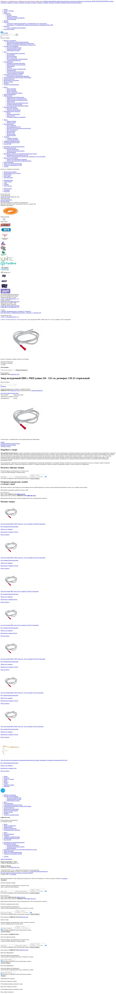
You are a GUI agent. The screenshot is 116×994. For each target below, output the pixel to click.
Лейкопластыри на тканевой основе (16, 98)
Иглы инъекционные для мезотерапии (17, 59)
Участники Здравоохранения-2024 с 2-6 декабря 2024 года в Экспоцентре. (27, 23)
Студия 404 (13, 874)
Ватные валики (11, 134)
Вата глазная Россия (12, 129)
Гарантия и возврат (9, 29)
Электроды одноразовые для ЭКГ (13, 165)
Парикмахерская (8, 180)
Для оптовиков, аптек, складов (12, 173)
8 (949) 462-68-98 (14, 305)
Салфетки (6, 136)
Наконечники (10, 66)
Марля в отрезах (11, 122)
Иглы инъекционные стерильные (16, 53)
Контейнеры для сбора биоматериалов (14, 146)
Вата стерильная (11, 125)
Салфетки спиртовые (12, 139)
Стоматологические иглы (14, 60)
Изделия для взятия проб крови (15, 71)
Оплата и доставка (9, 10)
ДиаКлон (6, 83)
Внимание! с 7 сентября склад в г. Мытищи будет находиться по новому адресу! (22, 1)
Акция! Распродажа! (72, 2)
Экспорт (6, 20)
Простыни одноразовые (13, 114)
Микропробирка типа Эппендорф (16, 64)
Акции (5, 9)
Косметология (7, 174)
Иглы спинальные (12, 56)
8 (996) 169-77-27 (14, 307)
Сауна (5, 183)
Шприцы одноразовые (10, 40)
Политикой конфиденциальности (39, 871)
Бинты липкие (11, 101)
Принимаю (3, 880)
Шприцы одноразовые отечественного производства (21, 45)
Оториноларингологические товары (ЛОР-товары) (17, 77)
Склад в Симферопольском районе (16, 27)
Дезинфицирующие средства (11, 142)
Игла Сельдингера (12, 57)
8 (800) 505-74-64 (5, 197)
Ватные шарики (11, 131)
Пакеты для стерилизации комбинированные (19, 160)
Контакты (6, 26)
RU (4, 33)
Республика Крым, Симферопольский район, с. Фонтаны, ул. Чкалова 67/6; (21, 312)
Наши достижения (12, 16)
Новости (6, 22)
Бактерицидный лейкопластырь (15, 97)
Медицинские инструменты (11, 80)
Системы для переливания (11, 46)
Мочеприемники (11, 152)
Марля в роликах (11, 121)
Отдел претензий (11, 19)
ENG (6, 33)
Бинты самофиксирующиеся (14, 93)
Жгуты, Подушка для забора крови (16, 69)
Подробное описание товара (8, 445)
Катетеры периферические (14, 47)
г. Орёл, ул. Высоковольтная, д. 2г (10, 298)
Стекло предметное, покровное (15, 73)
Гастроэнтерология (9, 79)
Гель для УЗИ (7, 144)
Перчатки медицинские (10, 107)
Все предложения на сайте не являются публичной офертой (17, 873)
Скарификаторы (11, 70)
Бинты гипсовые (11, 90)
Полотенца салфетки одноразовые (16, 117)
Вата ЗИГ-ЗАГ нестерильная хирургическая (19, 128)
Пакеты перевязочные (10, 94)
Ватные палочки (11, 135)
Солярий (6, 184)
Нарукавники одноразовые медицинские (18, 76)
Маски (8, 113)
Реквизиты (7, 786)
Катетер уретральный (13, 149)
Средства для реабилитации (11, 84)
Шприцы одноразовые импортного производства (20, 43)
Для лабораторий (8, 62)
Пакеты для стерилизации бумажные (17, 159)
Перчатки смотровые (12, 108)
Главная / (3, 319)
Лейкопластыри (8, 95)
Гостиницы (7, 190)
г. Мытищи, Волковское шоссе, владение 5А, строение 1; (16, 311)
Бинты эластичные (12, 91)
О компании (7, 13)
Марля (5, 119)
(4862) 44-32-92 (21, 494)
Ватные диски (11, 132)
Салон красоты (8, 181)
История (9, 15)
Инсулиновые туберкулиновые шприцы (18, 42)
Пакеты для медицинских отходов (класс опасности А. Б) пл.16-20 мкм (26, 156)
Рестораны (7, 191)
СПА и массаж (8, 186)
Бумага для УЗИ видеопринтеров (13, 163)
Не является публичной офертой (15, 18)
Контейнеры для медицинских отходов (17, 155)
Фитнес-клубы (8, 188)
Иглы (5, 52)
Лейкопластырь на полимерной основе (17, 103)
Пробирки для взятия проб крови (16, 63)
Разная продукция (8, 162)
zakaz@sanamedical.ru (6, 199)
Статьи (6, 783)
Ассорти (6, 166)
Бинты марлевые (11, 88)
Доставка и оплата (6, 446)
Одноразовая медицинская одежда (13, 74)
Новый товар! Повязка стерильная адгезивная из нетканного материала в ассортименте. (68, 1)
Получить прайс (5, 201)
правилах (64, 878)
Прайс (79, 2)
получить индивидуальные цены (9, 393)
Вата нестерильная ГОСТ (14, 127)
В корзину (3, 386)
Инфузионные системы (13, 50)
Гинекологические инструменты (15, 151)
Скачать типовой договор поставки (10, 443)
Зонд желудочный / (22, 319)
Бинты (5, 87)
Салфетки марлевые (12, 138)
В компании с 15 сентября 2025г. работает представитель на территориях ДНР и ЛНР (30, 25)
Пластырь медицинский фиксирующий (17, 105)
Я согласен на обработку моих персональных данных (17, 930)
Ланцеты (9, 67)
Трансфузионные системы (14, 49)
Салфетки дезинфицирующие (12, 141)
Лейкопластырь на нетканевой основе (17, 100)
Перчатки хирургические (14, 110)
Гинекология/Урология (10, 148)
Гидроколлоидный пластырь (14, 104)
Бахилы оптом (11, 115)
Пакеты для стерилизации (11, 158)
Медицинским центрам (10, 172)
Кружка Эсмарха (8, 81)
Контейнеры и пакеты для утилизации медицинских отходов (20, 153)
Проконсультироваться (21, 370)
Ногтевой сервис (8, 177)
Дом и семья (7, 176)
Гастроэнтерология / (11, 319)
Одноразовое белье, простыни (12, 111)
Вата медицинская (9, 124)
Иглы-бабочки (11, 54)
